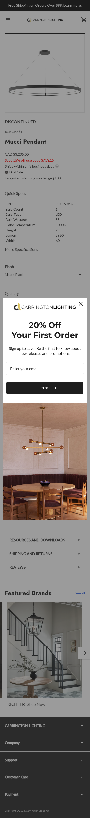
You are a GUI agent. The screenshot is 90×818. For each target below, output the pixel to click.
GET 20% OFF (45, 388)
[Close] (81, 304)
